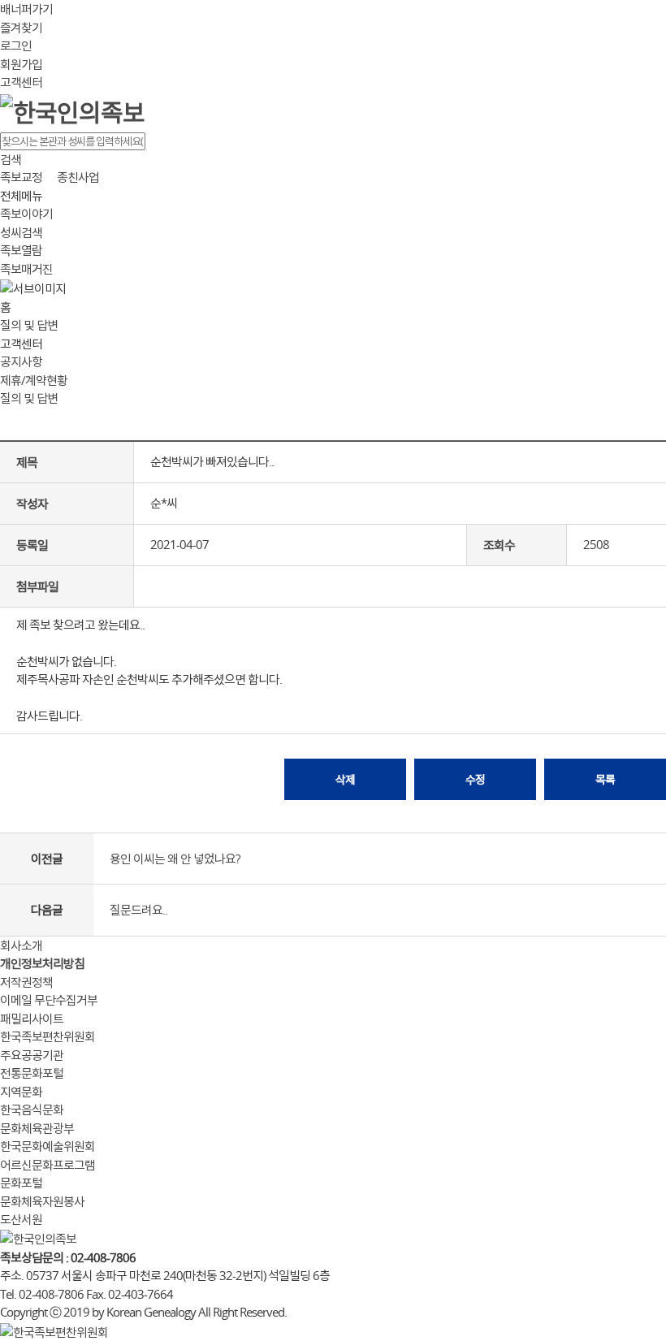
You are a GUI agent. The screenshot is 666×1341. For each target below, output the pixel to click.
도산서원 (21, 1219)
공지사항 (21, 361)
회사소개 (21, 945)
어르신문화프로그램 (47, 1165)
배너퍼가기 (26, 9)
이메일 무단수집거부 (48, 1000)
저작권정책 (26, 982)
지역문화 (21, 1092)
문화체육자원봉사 (42, 1201)
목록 (605, 779)
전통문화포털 (31, 1073)
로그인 (16, 45)
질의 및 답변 (29, 325)
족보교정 (21, 177)
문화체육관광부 (37, 1128)
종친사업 (78, 177)
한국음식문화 (31, 1109)
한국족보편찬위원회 (47, 1036)
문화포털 (21, 1182)
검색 (10, 159)
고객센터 (21, 82)
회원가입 (21, 64)
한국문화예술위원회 (47, 1146)
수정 (475, 779)
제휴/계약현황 (33, 380)
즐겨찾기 (21, 27)
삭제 (345, 779)
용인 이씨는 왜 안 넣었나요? (175, 858)
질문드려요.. (138, 910)
